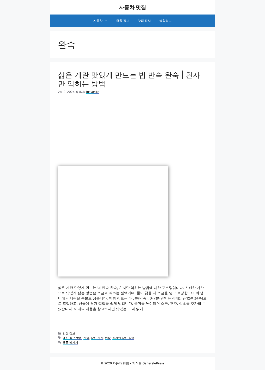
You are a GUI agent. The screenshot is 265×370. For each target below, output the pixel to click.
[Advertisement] (132, 130)
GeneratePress (153, 363)
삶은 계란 (97, 338)
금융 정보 (122, 21)
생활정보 (165, 21)
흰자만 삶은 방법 (123, 338)
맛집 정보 (144, 21)
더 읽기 (137, 309)
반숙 (86, 338)
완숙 (108, 338)
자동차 (98, 21)
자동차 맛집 (132, 7)
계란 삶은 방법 (72, 338)
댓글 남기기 (70, 342)
